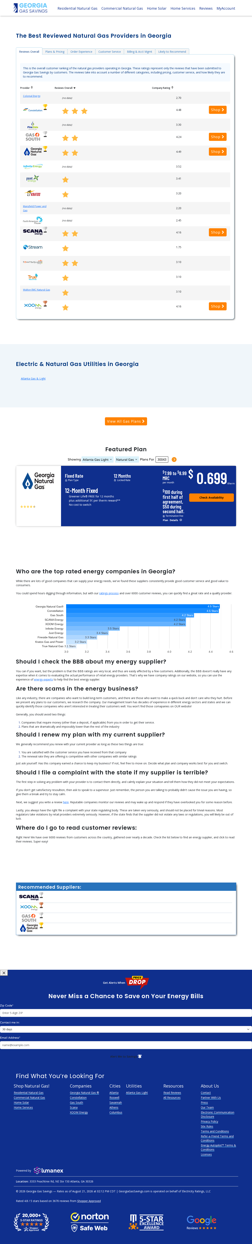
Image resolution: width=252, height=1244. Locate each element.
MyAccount (226, 8)
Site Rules (207, 1126)
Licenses (206, 1154)
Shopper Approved (89, 1201)
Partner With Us (211, 1097)
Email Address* (10, 1037)
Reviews (206, 8)
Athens (113, 1107)
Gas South (76, 1102)
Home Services (182, 8)
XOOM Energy (79, 1112)
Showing (74, 459)
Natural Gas (125, 460)
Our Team (207, 1107)
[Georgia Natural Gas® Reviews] (33, 151)
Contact (206, 1092)
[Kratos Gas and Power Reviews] (33, 193)
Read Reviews (172, 1092)
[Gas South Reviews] (33, 136)
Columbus (115, 1112)
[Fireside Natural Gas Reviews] (33, 125)
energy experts (43, 679)
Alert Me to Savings (123, 1056)
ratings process (109, 593)
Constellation (78, 1097)
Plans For (147, 459)
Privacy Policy (209, 1121)
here (66, 802)
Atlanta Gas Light (95, 460)
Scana (74, 1107)
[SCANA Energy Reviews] (33, 232)
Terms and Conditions (215, 1131)
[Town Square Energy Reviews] (33, 261)
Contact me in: (10, 1022)
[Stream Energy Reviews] (33, 247)
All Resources (172, 1097)
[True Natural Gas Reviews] (33, 276)
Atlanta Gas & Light (33, 378)
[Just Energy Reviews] (33, 178)
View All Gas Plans (124, 421)
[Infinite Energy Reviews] (33, 166)
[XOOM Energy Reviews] (33, 306)
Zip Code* (6, 1005)
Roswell (114, 1097)
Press (204, 1102)
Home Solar (157, 8)
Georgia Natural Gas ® (84, 1092)
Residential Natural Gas (77, 8)
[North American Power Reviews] (33, 220)
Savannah (115, 1102)
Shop (216, 109)
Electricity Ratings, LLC (196, 1191)
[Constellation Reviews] (33, 109)
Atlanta (114, 1092)
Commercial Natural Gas (122, 8)
